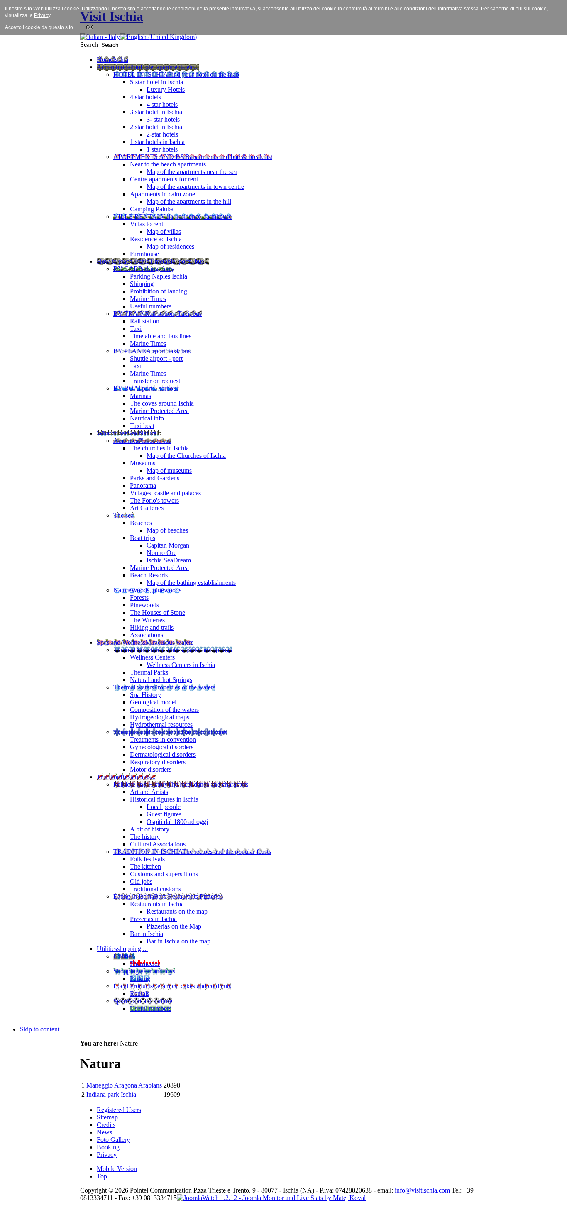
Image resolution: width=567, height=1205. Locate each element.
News (104, 1132)
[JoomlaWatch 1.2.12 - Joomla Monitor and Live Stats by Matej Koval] (271, 1197)
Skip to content (39, 1029)
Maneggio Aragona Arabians (124, 1085)
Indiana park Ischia (111, 1094)
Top (102, 1176)
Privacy (107, 1154)
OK (89, 27)
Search (90, 44)
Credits (106, 1124)
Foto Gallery (113, 1139)
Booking (108, 1147)
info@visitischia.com (422, 1190)
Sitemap (107, 1117)
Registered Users (119, 1109)
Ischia (290, 1190)
